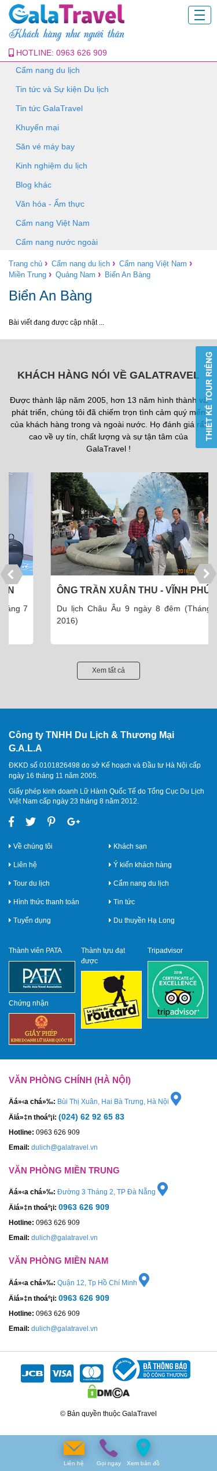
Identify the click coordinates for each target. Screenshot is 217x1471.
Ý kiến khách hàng (142, 865)
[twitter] (30, 822)
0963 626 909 (81, 52)
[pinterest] (51, 822)
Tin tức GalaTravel (49, 108)
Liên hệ (24, 865)
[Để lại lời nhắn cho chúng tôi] (74, 1448)
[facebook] (11, 822)
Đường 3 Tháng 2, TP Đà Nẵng (107, 1192)
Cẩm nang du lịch (48, 70)
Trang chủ (25, 263)
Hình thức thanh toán (45, 902)
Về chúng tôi (32, 846)
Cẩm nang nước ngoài (57, 242)
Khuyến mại (37, 127)
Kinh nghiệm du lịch (51, 165)
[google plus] (73, 822)
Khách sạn (129, 846)
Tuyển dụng (31, 920)
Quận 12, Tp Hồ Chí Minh (98, 1283)
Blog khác (34, 184)
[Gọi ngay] (108, 1448)
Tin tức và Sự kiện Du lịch (62, 89)
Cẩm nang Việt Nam (53, 223)
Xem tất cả (108, 670)
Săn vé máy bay (45, 146)
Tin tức (123, 902)
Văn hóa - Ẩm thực (50, 203)
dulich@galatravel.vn (64, 1147)
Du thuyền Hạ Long (143, 920)
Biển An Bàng (127, 274)
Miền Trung (27, 274)
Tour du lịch (31, 883)
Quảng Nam (75, 274)
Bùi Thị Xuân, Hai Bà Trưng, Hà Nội (114, 1102)
